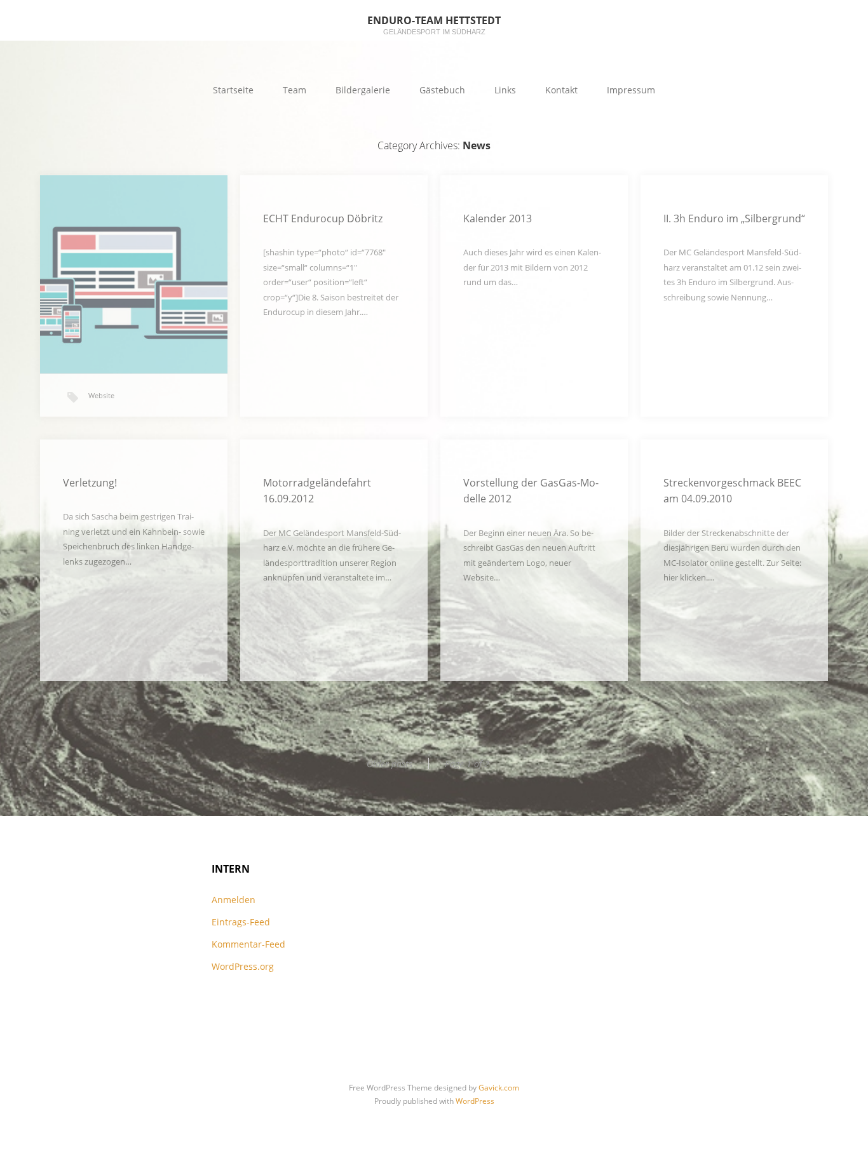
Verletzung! (90, 483)
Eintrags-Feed (241, 922)
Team (294, 90)
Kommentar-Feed (248, 944)
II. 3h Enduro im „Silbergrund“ (734, 218)
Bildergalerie (363, 90)
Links (505, 90)
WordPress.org (243, 966)
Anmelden (233, 900)
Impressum (631, 90)
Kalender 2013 (497, 218)
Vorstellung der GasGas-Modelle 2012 (531, 491)
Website (101, 395)
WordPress (475, 1101)
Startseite (233, 90)
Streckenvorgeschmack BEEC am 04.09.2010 (732, 491)
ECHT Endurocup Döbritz (323, 218)
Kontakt (561, 90)
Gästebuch (442, 90)
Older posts (389, 764)
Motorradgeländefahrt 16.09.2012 (317, 491)
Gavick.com (498, 1087)
